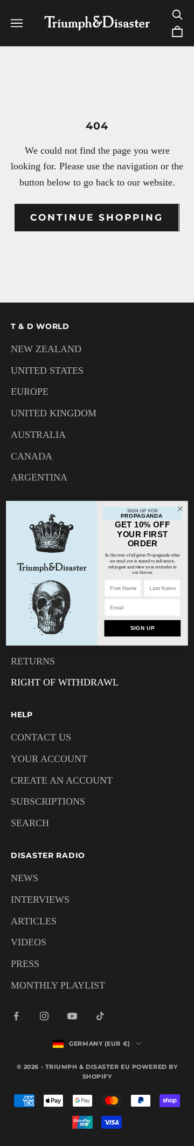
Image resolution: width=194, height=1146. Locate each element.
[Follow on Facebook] (16, 1016)
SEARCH (30, 823)
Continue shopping (96, 217)
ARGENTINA (39, 477)
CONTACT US (41, 737)
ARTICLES (34, 921)
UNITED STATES (47, 370)
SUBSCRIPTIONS (48, 801)
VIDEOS (28, 942)
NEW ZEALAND (46, 349)
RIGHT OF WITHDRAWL (65, 682)
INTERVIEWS (40, 899)
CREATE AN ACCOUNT (62, 780)
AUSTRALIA (38, 434)
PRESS (25, 963)
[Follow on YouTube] (72, 1016)
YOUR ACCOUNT (49, 758)
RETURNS (33, 661)
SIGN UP (142, 628)
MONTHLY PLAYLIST (58, 985)
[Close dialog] (180, 508)
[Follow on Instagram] (44, 1016)
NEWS (24, 878)
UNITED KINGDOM (53, 413)
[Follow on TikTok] (100, 1016)
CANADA (31, 456)
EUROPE (29, 391)
